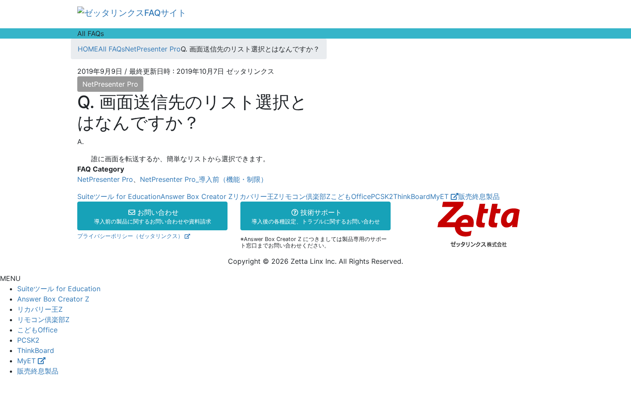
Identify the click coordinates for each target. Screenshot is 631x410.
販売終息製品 (479, 196)
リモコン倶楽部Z (304, 196)
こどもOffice (351, 196)
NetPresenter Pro (110, 84)
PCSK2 (382, 196)
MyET (440, 196)
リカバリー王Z (255, 196)
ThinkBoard (411, 196)
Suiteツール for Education (119, 196)
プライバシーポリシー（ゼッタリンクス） (130, 236)
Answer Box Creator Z (197, 196)
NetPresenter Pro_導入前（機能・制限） (203, 179)
